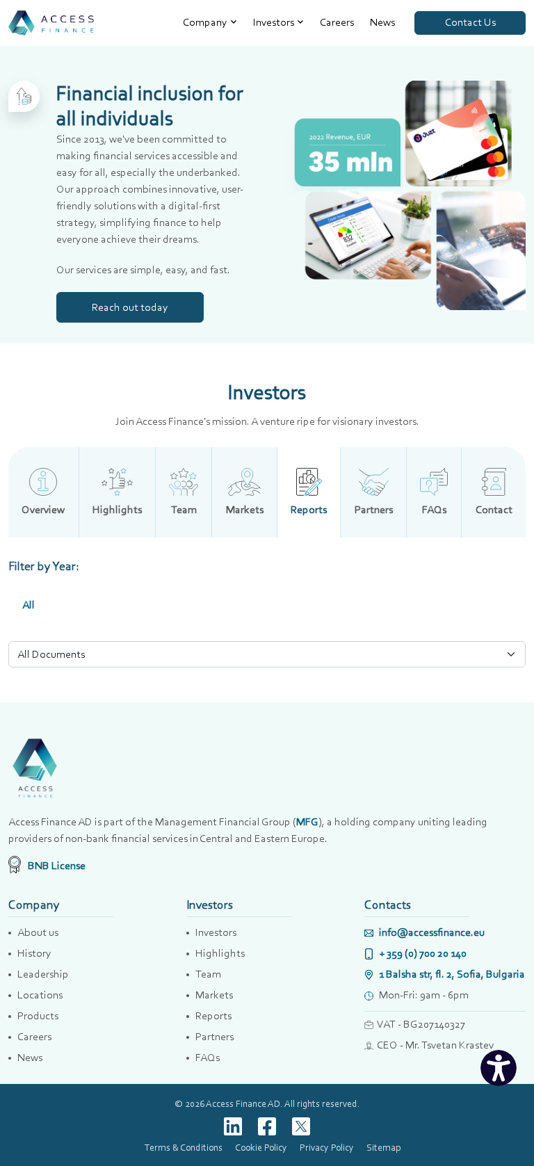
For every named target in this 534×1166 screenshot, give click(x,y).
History (34, 952)
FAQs (207, 1057)
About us (37, 932)
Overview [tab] (43, 509)
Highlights (220, 952)
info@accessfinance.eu (431, 932)
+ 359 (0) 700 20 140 (422, 952)
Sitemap (383, 1147)
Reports (213, 1015)
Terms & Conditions (183, 1147)
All (28, 604)
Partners (214, 1036)
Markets (214, 994)
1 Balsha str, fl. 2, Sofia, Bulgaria (451, 973)
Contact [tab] (494, 509)
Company (205, 22)
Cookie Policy (261, 1147)
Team (208, 973)
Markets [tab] (245, 509)
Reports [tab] (309, 509)
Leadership (43, 973)
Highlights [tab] (117, 509)
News (382, 22)
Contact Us (470, 22)
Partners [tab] (374, 509)
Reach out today (130, 307)
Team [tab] (184, 509)
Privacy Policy (327, 1147)
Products (37, 1015)
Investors (273, 22)
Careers (337, 22)
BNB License (56, 865)
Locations (40, 994)
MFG (307, 821)
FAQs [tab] (434, 509)
